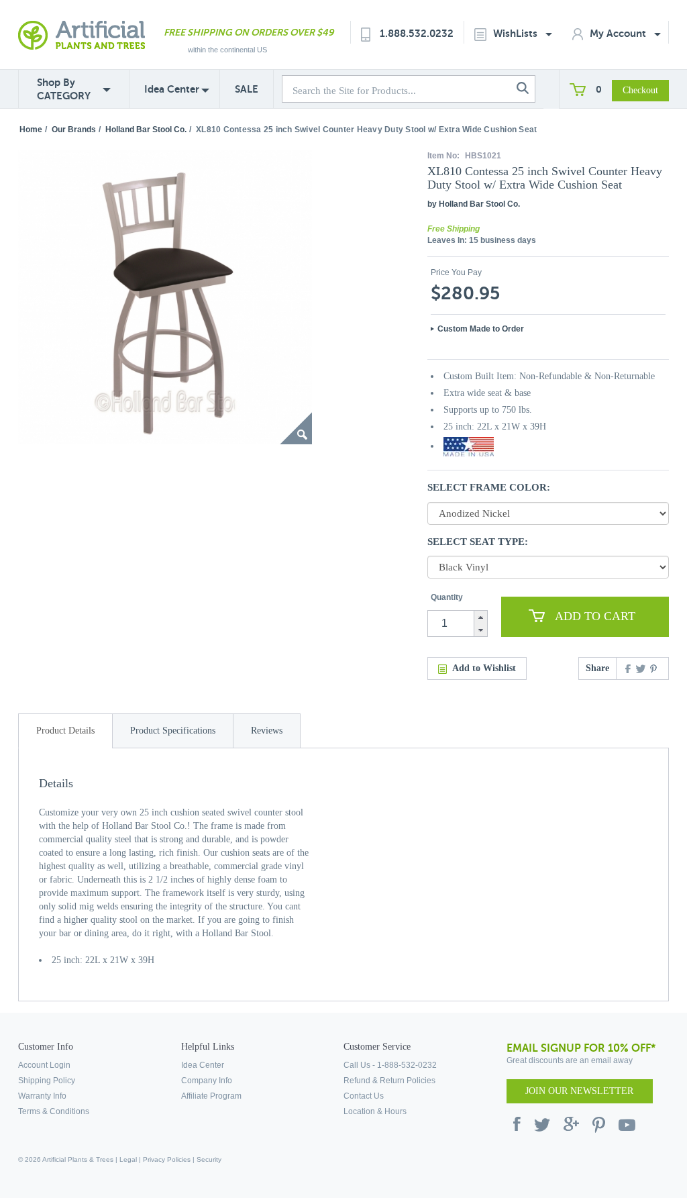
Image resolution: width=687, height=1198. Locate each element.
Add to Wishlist (484, 668)
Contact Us (364, 1096)
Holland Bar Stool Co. (146, 129)
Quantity (447, 597)
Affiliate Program (211, 1096)
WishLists (516, 33)
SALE (246, 89)
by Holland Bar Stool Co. (473, 204)
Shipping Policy (46, 1080)
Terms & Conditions (53, 1111)
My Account (619, 33)
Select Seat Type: (477, 541)
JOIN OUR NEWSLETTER (579, 1091)
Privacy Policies (167, 1159)
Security (209, 1159)
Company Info (206, 1080)
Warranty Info (42, 1096)
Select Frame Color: (488, 487)
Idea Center (171, 89)
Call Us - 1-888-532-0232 (390, 1065)
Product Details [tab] (65, 731)
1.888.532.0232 (417, 33)
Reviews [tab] (266, 731)
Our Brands (74, 129)
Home (30, 129)
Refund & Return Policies (389, 1080)
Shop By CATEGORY (64, 89)
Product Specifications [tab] (172, 731)
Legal (128, 1159)
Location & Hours (375, 1111)
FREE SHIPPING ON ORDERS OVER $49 (248, 32)
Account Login (44, 1065)
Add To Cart (595, 616)
